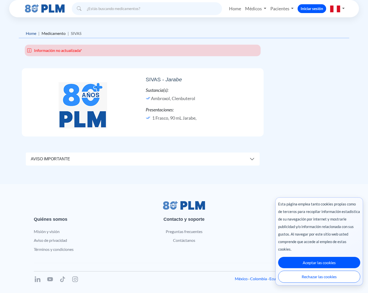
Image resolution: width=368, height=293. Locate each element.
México (241, 278)
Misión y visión (47, 231)
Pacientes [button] (280, 8)
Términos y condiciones (54, 249)
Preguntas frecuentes (184, 231)
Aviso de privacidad (50, 240)
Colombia (258, 278)
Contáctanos (184, 240)
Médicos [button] (254, 8)
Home (235, 8)
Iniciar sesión (312, 8)
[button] (337, 8)
